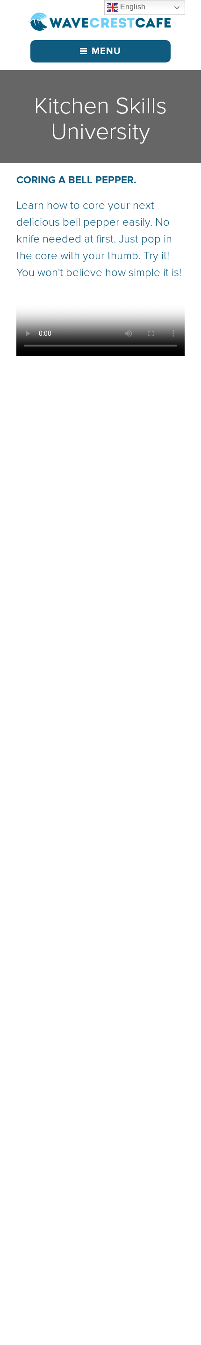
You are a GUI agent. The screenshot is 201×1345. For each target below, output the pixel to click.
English (131, 7)
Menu (106, 51)
